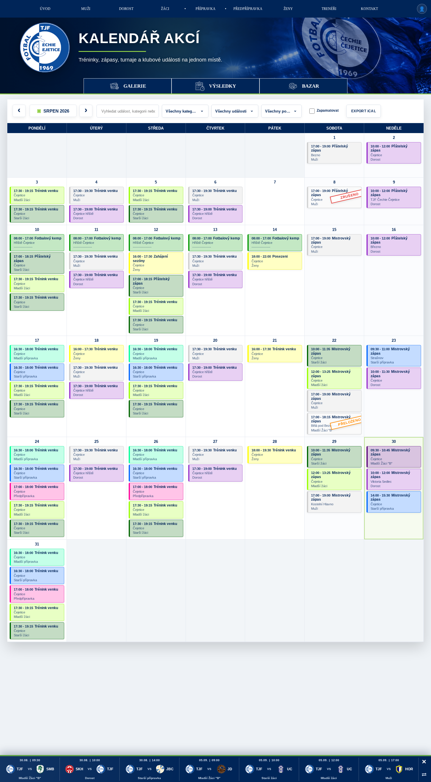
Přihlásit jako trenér (422, 9)
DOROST (126, 9)
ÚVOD (45, 9)
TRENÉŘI (329, 9)
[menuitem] (45, 9)
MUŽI (85, 9)
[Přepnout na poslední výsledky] (424, 774)
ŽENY (288, 9)
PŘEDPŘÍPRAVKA (247, 9)
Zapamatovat (328, 110)
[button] (53, 111)
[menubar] (207, 9)
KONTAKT (369, 9)
